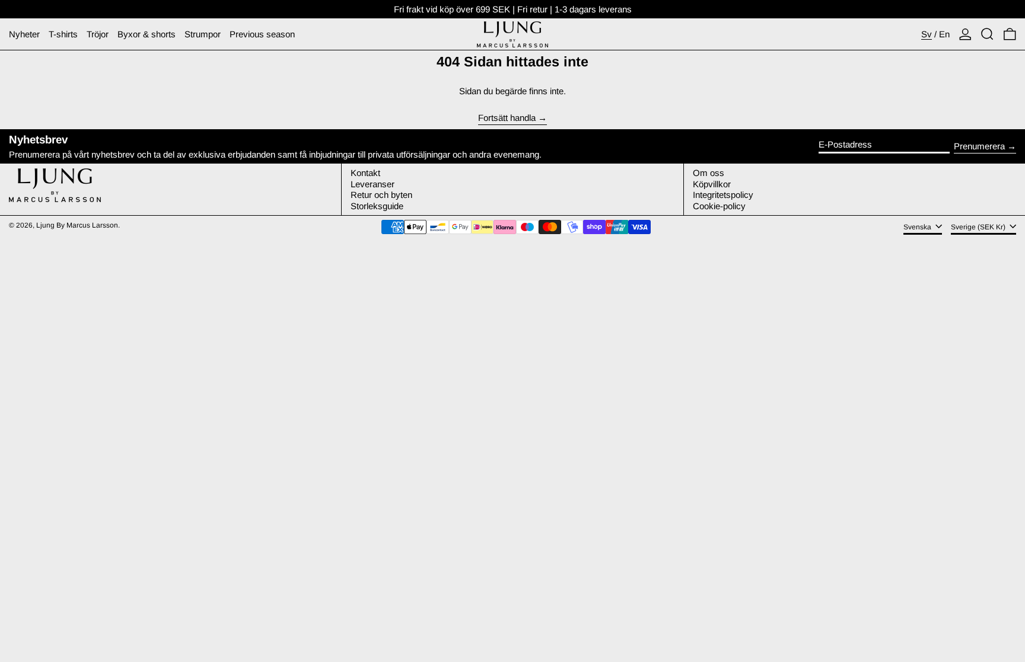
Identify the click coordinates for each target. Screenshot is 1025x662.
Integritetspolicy (723, 195)
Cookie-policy (719, 206)
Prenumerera (979, 146)
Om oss (708, 173)
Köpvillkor (712, 184)
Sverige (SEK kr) (979, 227)
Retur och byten (381, 195)
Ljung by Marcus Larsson (77, 225)
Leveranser (372, 184)
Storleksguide (377, 206)
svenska (918, 227)
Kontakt (365, 173)
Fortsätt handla (507, 118)
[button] (987, 34)
